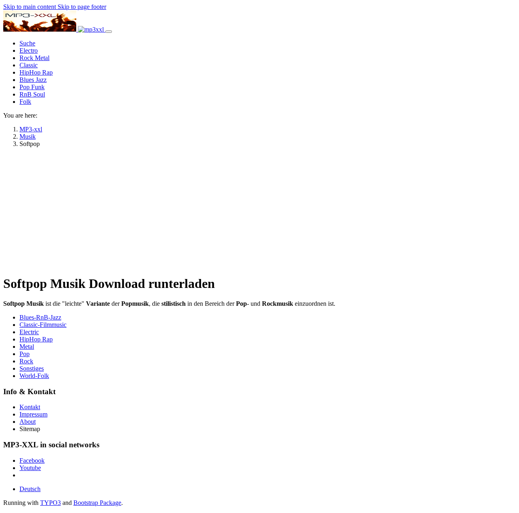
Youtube (30, 467)
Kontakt (29, 407)
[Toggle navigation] (108, 31)
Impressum (33, 414)
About (27, 421)
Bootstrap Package (97, 502)
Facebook (32, 460)
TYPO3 (50, 502)
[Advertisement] (259, 211)
